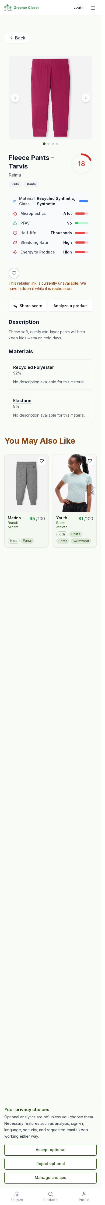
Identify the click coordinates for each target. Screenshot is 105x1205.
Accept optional (50, 1149)
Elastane (22, 400)
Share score (31, 305)
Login (78, 7)
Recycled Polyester (33, 367)
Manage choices (50, 1177)
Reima (15, 175)
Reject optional (50, 1163)
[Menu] (93, 8)
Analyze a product (71, 305)
